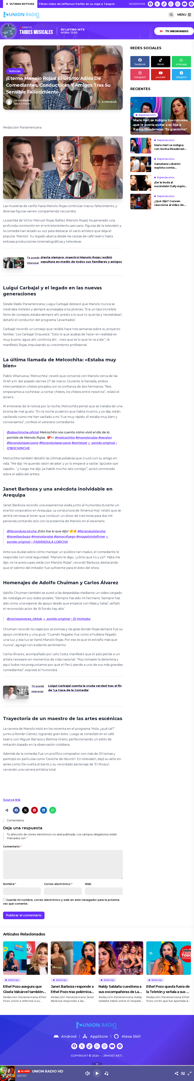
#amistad (79, 443)
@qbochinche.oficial (23, 432)
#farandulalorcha (91, 531)
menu (181, 14)
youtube (160, 77)
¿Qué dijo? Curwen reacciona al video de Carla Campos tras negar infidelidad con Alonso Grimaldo (169, 203)
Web (88, 884)
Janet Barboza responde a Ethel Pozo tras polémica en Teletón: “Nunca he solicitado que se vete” (72, 989)
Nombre (9, 884)
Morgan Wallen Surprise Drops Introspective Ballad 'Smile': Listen (85, 4)
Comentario (12, 846)
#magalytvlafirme (90, 536)
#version (105, 437)
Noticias (15, 71)
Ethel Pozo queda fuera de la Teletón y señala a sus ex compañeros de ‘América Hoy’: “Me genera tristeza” (168, 989)
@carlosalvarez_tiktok (24, 619)
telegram (181, 77)
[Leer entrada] (160, 116)
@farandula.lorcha (22, 531)
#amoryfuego (64, 536)
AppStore (99, 1036)
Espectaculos (147, 115)
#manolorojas (87, 437)
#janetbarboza (19, 536)
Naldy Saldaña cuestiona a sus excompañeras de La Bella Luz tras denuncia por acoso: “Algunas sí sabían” (121, 989)
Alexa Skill (131, 1036)
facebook (140, 64)
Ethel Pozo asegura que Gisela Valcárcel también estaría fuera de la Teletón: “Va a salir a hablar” (25, 989)
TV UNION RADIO (176, 31)
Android (68, 1036)
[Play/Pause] (97, 1073)
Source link (11, 800)
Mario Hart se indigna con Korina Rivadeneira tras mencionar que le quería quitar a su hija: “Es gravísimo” (170, 147)
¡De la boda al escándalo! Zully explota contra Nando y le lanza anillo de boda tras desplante (171, 184)
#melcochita (65, 437)
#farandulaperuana (22, 443)
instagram (140, 77)
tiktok (160, 64)
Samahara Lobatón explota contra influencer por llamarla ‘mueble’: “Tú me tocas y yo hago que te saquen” (170, 166)
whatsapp (181, 64)
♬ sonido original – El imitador (67, 619)
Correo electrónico (58, 884)
